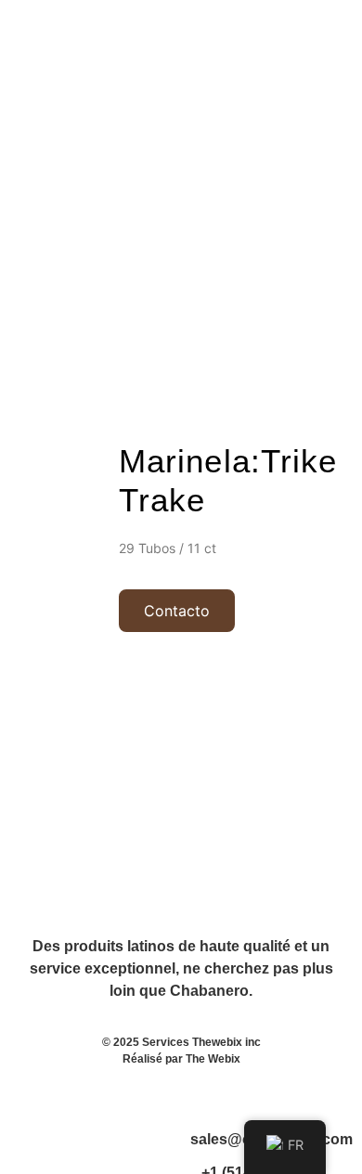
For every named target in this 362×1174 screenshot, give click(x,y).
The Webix (213, 1058)
